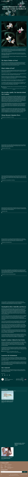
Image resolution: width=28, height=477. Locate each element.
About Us (2, 465)
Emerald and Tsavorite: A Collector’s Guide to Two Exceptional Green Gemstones (20, 444)
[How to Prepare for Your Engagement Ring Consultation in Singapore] (7, 451)
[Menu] (26, 1)
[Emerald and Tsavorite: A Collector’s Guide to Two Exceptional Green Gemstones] (21, 416)
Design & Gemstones (6, 466)
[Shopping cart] (23, 1)
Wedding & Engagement (2, 467)
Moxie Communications (16, 475)
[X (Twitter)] (5, 375)
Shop (5, 465)
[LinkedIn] (9, 375)
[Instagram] (1, 474)
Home (1, 464)
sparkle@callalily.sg (9, 464)
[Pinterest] (7, 375)
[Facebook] (2, 375)
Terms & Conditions (25, 474)
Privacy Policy (21, 474)
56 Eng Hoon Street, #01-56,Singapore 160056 (10, 467)
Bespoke (2, 466)
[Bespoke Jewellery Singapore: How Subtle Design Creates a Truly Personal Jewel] (7, 395)
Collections (6, 464)
